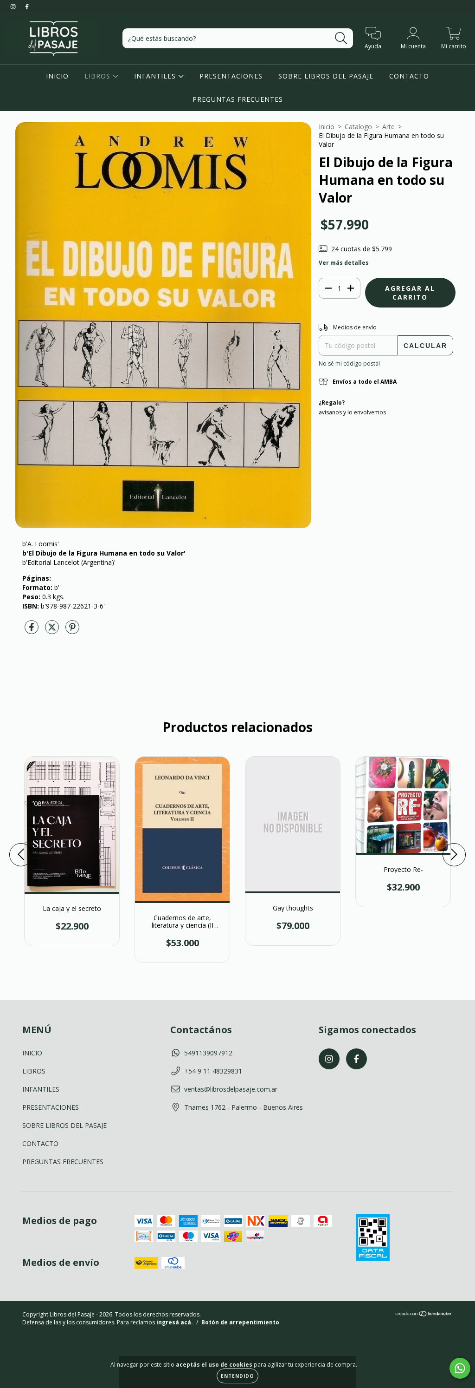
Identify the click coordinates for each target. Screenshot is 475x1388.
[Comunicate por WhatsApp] (459, 1368)
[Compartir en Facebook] (32, 630)
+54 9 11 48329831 (213, 1071)
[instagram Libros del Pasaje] (14, 6)
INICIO (57, 76)
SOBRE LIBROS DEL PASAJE (325, 76)
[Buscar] (341, 38)
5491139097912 (208, 1052)
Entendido (237, 1376)
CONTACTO (409, 76)
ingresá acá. (174, 1322)
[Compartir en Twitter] (53, 630)
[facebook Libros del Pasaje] (27, 6)
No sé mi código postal (349, 363)
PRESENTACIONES (231, 76)
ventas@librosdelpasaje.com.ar (230, 1089)
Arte (388, 126)
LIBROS (98, 76)
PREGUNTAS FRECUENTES (238, 99)
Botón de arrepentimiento (240, 1322)
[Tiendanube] (424, 1315)
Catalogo (358, 126)
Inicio (326, 126)
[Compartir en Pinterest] (72, 630)
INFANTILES (156, 76)
